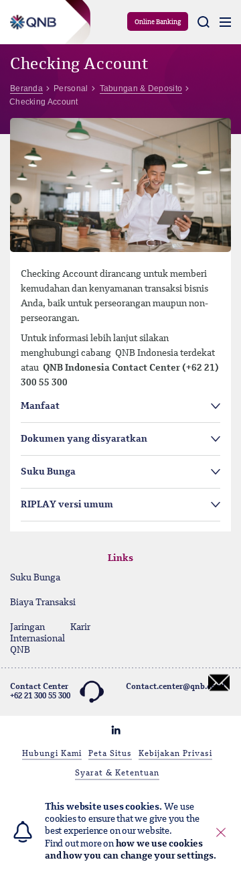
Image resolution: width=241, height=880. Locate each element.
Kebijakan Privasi (175, 754)
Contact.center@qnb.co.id (175, 687)
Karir (80, 627)
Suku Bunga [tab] (48, 472)
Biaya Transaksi (43, 602)
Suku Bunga (35, 577)
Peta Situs (110, 754)
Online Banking (158, 22)
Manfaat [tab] (40, 406)
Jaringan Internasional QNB (30, 639)
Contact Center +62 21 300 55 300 (40, 691)
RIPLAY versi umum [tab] (67, 504)
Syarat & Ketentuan (117, 773)
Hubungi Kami (52, 754)
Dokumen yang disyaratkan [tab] (84, 439)
